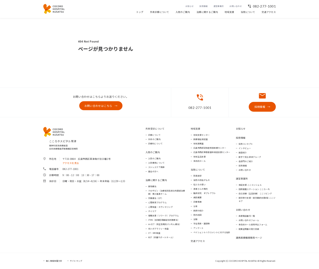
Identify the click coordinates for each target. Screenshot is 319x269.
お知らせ (189, 6)
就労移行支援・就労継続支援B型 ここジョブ (257, 199)
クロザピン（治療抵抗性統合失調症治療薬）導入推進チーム (166, 192)
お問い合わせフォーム (249, 220)
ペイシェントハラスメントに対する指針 (211, 232)
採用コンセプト (246, 143)
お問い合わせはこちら (98, 106)
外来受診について (155, 128)
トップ (139, 12)
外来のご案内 (154, 139)
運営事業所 (218, 6)
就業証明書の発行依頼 (249, 229)
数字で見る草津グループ (250, 156)
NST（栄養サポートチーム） (161, 237)
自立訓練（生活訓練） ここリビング (255, 193)
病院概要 (197, 197)
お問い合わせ (235, 6)
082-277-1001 (264, 6)
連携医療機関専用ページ (249, 237)
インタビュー (245, 148)
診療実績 (197, 201)
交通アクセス (269, 12)
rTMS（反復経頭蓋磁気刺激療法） (163, 219)
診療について (154, 134)
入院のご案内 (183, 12)
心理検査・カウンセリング (160, 206)
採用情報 (203, 6)
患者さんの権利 (200, 188)
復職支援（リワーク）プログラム (163, 215)
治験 (195, 219)
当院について (248, 12)
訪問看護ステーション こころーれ (254, 189)
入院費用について (156, 162)
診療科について (155, 143)
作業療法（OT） (155, 198)
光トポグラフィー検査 (158, 228)
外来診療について (159, 12)
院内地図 (197, 214)
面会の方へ (153, 171)
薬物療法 (152, 186)
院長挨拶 (197, 175)
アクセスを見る (70, 163)
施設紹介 (243, 152)
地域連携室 (198, 143)
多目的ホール (199, 160)
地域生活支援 (199, 156)
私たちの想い (199, 184)
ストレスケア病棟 (156, 167)
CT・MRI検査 (154, 232)
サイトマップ (76, 260)
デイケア (152, 211)
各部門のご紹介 (246, 161)
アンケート (198, 228)
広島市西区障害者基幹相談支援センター (211, 152)
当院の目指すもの (201, 180)
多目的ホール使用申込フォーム (253, 224)
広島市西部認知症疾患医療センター (209, 147)
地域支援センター (201, 134)
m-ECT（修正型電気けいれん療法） (164, 224)
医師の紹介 (198, 210)
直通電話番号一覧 (247, 215)
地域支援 (229, 12)
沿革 (195, 206)
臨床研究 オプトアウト (204, 193)
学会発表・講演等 (201, 223)
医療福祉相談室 (200, 139)
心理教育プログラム (157, 202)
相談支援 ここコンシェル (250, 184)
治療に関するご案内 (207, 12)
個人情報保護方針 (54, 260)
